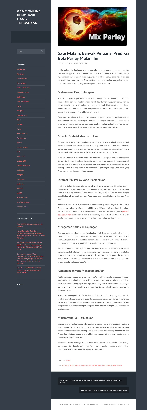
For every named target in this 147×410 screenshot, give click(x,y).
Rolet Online (21, 138)
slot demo (20, 170)
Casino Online (22, 79)
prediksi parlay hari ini (114, 365)
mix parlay (65, 365)
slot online (20, 184)
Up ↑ (127, 404)
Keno (19, 106)
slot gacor (20, 175)
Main (19, 120)
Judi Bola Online (23, 92)
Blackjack (20, 74)
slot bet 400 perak (23, 165)
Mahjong (20, 111)
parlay (72, 365)
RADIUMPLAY (22, 133)
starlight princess (23, 202)
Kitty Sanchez (80, 63)
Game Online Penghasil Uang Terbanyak (81, 404)
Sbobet (19, 143)
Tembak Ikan (21, 207)
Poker (19, 129)
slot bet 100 (21, 161)
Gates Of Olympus (23, 88)
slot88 (19, 193)
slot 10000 (21, 156)
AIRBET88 (21, 69)
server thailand (22, 147)
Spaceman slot (22, 197)
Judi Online (21, 97)
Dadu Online (21, 83)
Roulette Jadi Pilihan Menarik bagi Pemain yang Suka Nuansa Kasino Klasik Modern (29, 270)
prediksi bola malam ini (83, 365)
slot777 (20, 188)
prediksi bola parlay (98, 365)
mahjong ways (22, 115)
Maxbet (20, 124)
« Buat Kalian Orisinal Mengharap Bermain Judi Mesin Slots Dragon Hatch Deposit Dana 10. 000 (91, 381)
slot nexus (20, 179)
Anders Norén (117, 404)
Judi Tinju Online (23, 101)
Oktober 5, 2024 (65, 63)
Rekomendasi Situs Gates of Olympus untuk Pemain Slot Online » (104, 390)
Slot (18, 152)
